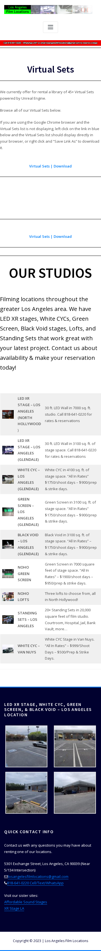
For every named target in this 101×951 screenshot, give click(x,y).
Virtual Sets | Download (50, 166)
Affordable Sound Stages (25, 901)
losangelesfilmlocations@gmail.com (38, 876)
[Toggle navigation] (50, 27)
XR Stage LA (14, 908)
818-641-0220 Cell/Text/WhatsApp (35, 882)
